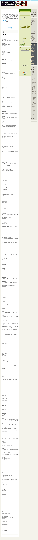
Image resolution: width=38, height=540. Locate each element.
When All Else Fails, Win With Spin (34, 78)
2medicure (3, 457)
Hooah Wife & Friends (10, 22)
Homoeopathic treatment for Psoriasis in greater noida (7, 513)
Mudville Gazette (32, 20)
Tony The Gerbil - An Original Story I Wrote (33, 12)
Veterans (5, 31)
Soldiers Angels (33, 29)
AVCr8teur (3, 101)
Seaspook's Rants (33, 23)
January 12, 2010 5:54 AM (4, 395)
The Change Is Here (34, 79)
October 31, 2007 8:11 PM (4, 184)
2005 (32, 118)
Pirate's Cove (3, 165)
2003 (32, 119)
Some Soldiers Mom (33, 21)
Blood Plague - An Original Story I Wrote (34, 11)
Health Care (32, 61)
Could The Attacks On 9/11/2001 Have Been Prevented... (34, 97)
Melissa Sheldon (4, 201)
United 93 (33, 89)
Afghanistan (32, 54)
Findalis (3, 372)
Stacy (2, 295)
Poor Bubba (33, 104)
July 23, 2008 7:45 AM (4, 297)
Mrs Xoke (3, 360)
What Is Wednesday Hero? (22, 44)
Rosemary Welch (4, 250)
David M (3, 150)
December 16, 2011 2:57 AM (4, 476)
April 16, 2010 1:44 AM (4, 442)
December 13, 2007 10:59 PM (4, 208)
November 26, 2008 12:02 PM (4, 336)
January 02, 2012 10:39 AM (4, 484)
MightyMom (3, 308)
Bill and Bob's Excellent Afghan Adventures (6, 227)
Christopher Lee (3, 72)
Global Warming (32, 57)
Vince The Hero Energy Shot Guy (5, 452)
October (33, 74)
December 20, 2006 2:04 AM (4, 54)
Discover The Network (33, 38)
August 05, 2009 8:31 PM (4, 376)
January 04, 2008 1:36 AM (4, 218)
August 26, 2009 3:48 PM (4, 381)
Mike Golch (3, 418)
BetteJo (3, 206)
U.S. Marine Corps (33, 25)
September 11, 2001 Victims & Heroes (33, 31)
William (24, 49)
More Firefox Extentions (33, 88)
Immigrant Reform (32, 39)
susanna (3, 387)
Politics (32, 48)
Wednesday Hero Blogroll (7, 10)
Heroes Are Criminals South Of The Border (34, 92)
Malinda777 (3, 76)
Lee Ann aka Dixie (4, 66)
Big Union (32, 64)
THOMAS (3, 311)
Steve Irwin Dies (33, 107)
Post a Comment (10, 534)
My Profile (34, 10)
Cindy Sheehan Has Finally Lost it (34, 103)
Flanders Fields (3, 132)
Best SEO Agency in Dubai (4, 504)
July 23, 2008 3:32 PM (4, 301)
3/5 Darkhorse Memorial (22, 45)
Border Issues (32, 56)
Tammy (3, 116)
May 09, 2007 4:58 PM (4, 122)
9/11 (31, 53)
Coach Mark (3, 39)
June (32, 114)
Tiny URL (32, 40)
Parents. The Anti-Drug (33, 33)
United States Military (33, 44)
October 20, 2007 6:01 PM (4, 180)
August (33, 113)
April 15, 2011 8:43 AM (4, 472)
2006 (32, 72)
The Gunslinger (3, 343)
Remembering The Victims (34, 98)
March (32, 116)
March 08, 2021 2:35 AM (4, 505)
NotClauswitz (3, 264)
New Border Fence (34, 75)
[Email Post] (3, 32)
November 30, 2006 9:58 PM (4, 45)
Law (31, 55)
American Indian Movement (33, 34)
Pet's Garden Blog (10, 28)
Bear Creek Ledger (10, 23)
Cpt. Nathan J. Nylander (4, 20)
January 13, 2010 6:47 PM (4, 400)
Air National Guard (33, 26)
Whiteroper (3, 489)
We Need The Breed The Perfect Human (34, 112)
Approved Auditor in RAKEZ (4, 518)
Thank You (33, 109)
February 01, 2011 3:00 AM (4, 459)
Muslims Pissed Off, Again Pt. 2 (34, 83)
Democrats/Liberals (33, 45)
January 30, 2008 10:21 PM (4, 244)
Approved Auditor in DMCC (4, 521)
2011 (32, 69)
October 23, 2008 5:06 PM (4, 320)
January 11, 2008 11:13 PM (4, 223)
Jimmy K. (3, 105)
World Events (32, 58)
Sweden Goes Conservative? (33, 84)
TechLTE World (3, 530)
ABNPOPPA (3, 315)
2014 (32, 67)
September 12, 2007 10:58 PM (4, 157)
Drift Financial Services (4, 516)
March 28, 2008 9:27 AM (4, 259)
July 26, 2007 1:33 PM (4, 137)
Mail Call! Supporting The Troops (10, 24)
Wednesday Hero (11, 31)
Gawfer (10, 26)
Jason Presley (3, 409)
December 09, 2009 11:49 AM (4, 389)
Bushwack (3, 43)
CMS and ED (3, 511)
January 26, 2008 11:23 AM (4, 234)
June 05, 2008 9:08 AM (4, 286)
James (2, 499)
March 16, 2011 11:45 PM (4, 467)
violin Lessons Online (4, 427)
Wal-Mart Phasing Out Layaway (34, 87)
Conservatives (32, 63)
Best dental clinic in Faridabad (4, 526)
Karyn (2, 448)
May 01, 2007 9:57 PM (4, 118)
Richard (3, 368)
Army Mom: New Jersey (10, 27)
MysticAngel (3, 213)
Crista (2, 268)
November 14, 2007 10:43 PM (4, 195)
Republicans (32, 50)
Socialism (32, 60)
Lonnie (2, 51)
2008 (32, 71)
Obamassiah (32, 51)
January (33, 117)
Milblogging (32, 22)
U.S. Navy (32, 24)
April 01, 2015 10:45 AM (4, 501)
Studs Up (32, 36)
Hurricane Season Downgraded (34, 110)
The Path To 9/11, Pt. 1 (34, 99)
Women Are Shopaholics (33, 76)
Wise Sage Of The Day (34, 82)
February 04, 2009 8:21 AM (4, 355)
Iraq (31, 47)
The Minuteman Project (33, 35)
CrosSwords (10, 25)
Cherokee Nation (32, 37)
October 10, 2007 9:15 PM (4, 176)
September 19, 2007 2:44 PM (4, 166)
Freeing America (10, 29)
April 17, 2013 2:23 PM (4, 494)
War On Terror (8, 31)
